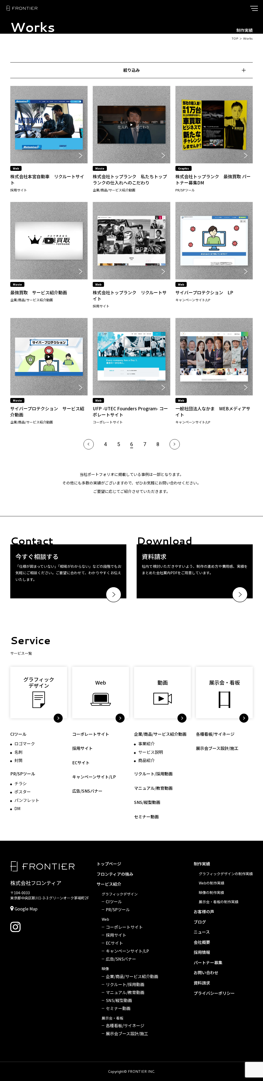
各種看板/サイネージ (215, 734)
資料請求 (202, 983)
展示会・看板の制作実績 (218, 902)
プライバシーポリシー (214, 993)
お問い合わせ (206, 972)
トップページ (109, 863)
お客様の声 (204, 911)
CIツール (18, 734)
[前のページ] (88, 444)
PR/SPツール (22, 774)
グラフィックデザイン (120, 894)
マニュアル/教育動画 (153, 788)
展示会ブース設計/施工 (217, 748)
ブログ (200, 922)
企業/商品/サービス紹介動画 (160, 734)
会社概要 (202, 942)
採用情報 (202, 952)
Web (105, 919)
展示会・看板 (112, 1018)
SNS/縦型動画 (147, 802)
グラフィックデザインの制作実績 (226, 874)
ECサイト (81, 763)
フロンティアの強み (115, 874)
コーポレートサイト (90, 734)
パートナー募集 (208, 962)
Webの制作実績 (211, 883)
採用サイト (82, 748)
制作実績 (202, 863)
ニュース (202, 932)
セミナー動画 (146, 817)
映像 (105, 969)
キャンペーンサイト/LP (94, 777)
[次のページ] (175, 444)
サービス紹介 (109, 884)
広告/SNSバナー (87, 791)
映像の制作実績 (211, 892)
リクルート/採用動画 (153, 774)
